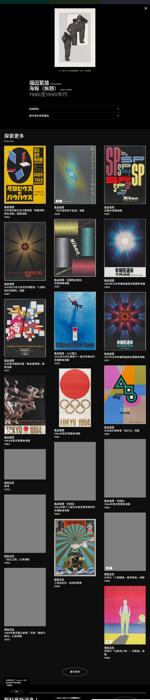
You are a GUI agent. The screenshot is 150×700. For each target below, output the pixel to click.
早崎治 (70, 503)
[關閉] (146, 8)
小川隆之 (72, 353)
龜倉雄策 (9, 207)
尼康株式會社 (74, 280)
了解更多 (9, 685)
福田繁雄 (39, 83)
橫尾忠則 (9, 482)
